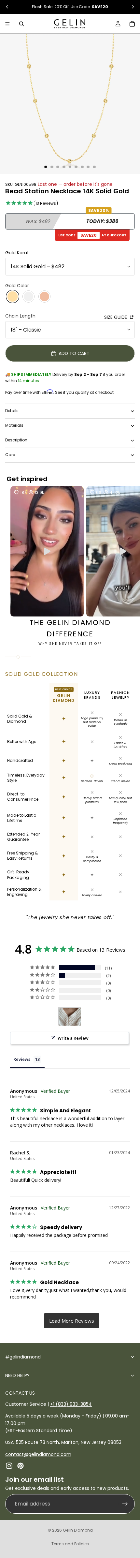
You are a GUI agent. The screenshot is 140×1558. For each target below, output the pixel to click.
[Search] (21, 24)
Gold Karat (17, 252)
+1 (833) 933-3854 (71, 1404)
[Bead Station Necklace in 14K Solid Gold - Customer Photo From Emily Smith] (70, 1017)
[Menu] (7, 23)
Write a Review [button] (73, 1038)
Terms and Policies (70, 1544)
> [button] (71, 1320)
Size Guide (116, 317)
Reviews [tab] (21, 1059)
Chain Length (20, 316)
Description (16, 440)
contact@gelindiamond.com (38, 1454)
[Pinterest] (20, 1466)
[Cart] (132, 24)
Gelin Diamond (78, 1530)
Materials (14, 425)
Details (12, 410)
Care (10, 454)
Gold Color (17, 285)
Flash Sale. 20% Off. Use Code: (70, 6)
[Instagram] (9, 1466)
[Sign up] (125, 1503)
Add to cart (74, 353)
